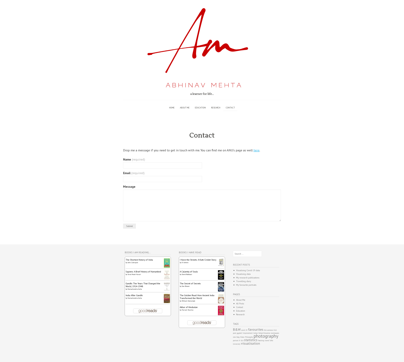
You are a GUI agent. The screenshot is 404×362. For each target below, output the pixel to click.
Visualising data (243, 274)
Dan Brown (186, 286)
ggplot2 (239, 333)
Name (134, 159)
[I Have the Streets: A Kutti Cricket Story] (221, 265)
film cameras (268, 330)
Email (134, 173)
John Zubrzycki (133, 263)
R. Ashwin (185, 263)
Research (215, 107)
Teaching (261, 340)
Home (172, 107)
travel (267, 340)
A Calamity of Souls (189, 271)
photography (266, 336)
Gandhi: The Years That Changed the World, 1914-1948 (143, 285)
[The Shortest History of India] (167, 267)
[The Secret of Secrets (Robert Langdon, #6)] (221, 290)
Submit (129, 226)
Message (129, 187)
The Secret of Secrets (190, 283)
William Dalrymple (188, 301)
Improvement (248, 333)
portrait (235, 340)
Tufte (271, 340)
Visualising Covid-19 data (248, 270)
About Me (185, 107)
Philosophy (249, 337)
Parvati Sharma (187, 310)
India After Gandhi (134, 295)
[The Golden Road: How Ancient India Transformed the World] (221, 302)
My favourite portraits (246, 284)
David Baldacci (187, 274)
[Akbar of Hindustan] (221, 314)
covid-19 (244, 330)
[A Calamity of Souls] (221, 278)
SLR (242, 340)
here (256, 150)
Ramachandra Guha (135, 289)
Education (200, 107)
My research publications (247, 277)
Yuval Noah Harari (134, 274)
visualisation (250, 343)
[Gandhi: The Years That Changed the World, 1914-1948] (167, 290)
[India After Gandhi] (167, 302)
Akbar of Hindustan (189, 307)
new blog (236, 337)
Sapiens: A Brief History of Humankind (143, 271)
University (236, 344)
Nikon (242, 337)
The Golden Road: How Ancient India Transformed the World (197, 297)
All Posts (240, 303)
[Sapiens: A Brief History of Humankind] (167, 278)
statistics (250, 340)
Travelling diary (243, 281)
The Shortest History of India (139, 259)
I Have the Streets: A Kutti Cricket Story (198, 259)
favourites (255, 329)
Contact (230, 107)
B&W (237, 329)
